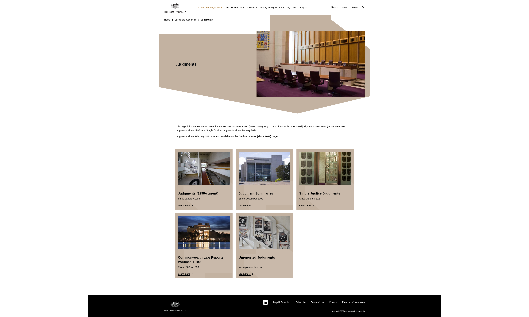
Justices (251, 7)
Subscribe (301, 302)
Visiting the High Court (271, 7)
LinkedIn (265, 302)
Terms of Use (317, 302)
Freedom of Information (353, 302)
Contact (355, 7)
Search (363, 7)
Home (167, 20)
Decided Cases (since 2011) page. (258, 136)
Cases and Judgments (209, 7)
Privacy (333, 302)
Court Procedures (233, 7)
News (344, 7)
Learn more (184, 205)
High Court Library (295, 7)
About (333, 7)
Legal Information (281, 302)
